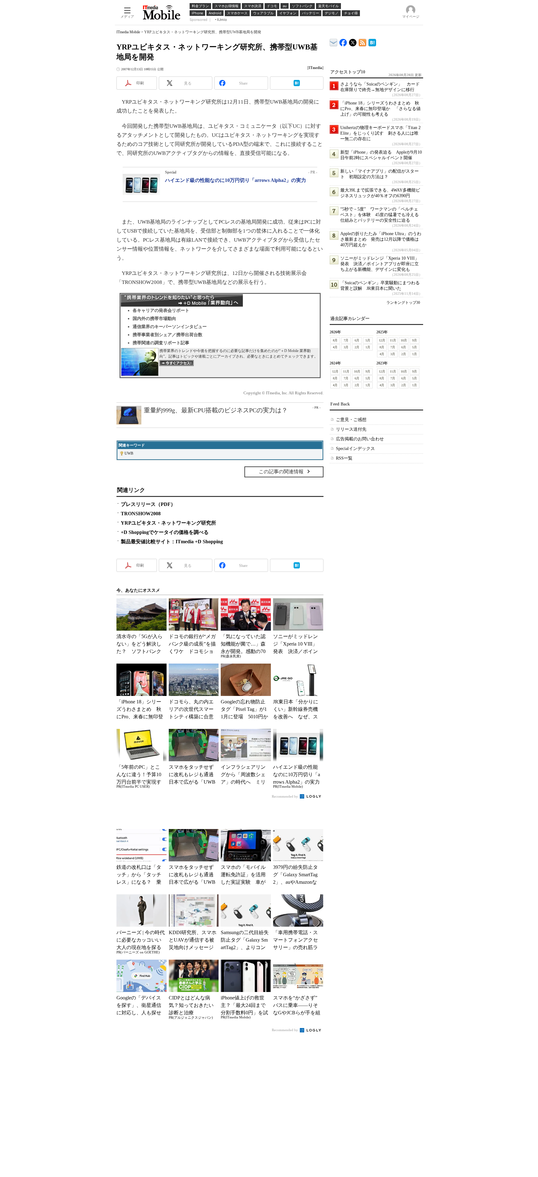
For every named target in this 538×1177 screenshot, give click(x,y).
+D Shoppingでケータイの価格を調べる (165, 532)
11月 (393, 340)
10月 (404, 340)
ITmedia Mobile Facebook (343, 41)
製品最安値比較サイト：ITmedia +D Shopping (172, 541)
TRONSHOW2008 (141, 513)
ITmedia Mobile (128, 32)
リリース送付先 (351, 429)
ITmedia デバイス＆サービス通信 (333, 41)
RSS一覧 (344, 458)
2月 (357, 347)
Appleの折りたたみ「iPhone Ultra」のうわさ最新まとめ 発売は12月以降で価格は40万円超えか (380, 239)
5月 (368, 340)
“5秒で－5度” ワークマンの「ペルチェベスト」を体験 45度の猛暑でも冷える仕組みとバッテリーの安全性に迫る (379, 215)
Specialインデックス (355, 448)
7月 (346, 340)
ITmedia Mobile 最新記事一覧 (362, 41)
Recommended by (285, 796)
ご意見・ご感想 (351, 419)
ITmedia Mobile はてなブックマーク (372, 41)
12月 (382, 340)
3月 (346, 347)
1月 (368, 347)
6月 (357, 340)
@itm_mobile (353, 41)
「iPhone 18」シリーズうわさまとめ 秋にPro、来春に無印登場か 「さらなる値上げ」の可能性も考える (380, 109)
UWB (129, 453)
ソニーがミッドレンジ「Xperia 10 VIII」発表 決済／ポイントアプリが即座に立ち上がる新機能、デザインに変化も (379, 264)
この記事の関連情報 (281, 471)
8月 (335, 340)
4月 (335, 347)
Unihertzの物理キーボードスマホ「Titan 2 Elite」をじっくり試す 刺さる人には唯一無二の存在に (380, 133)
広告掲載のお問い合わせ (360, 439)
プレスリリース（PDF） (148, 504)
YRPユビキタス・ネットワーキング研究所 (168, 523)
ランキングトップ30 (403, 302)
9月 (414, 340)
